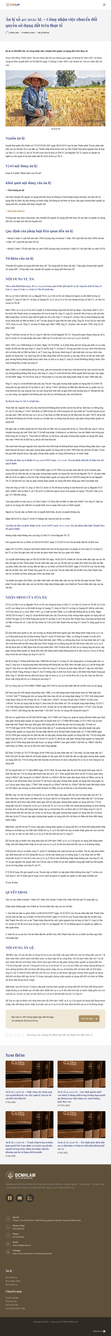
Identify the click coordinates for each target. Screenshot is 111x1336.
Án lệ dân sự (43, 33)
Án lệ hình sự (12, 1284)
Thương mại (11, 1301)
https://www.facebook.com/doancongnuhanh (32, 1253)
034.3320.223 (18, 1229)
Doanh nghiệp (12, 1297)
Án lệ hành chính (13, 1281)
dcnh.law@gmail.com (22, 1245)
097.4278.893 (18, 1237)
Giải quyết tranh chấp (15, 1308)
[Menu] (104, 5)
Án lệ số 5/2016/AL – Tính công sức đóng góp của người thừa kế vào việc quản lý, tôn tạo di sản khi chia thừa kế (29, 1095)
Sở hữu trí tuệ (12, 1305)
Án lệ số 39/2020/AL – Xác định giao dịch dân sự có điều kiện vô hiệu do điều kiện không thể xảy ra (81, 1145)
